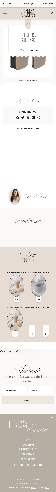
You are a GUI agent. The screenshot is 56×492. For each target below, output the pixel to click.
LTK (28, 440)
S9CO (33, 488)
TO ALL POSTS (11, 351)
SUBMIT (28, 400)
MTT (47, 488)
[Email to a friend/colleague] (33, 118)
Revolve (28, 454)
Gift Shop (28, 459)
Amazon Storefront (28, 447)
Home (21, 81)
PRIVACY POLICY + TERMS (28, 479)
